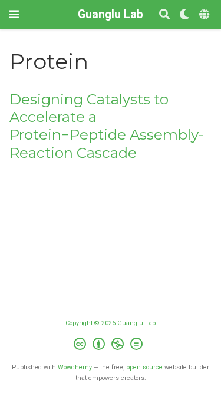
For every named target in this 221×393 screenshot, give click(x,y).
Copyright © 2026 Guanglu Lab (110, 323)
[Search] (164, 15)
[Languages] (205, 15)
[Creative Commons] (110, 345)
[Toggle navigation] (14, 14)
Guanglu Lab (110, 14)
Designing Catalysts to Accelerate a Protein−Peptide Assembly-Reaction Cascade (106, 126)
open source (145, 367)
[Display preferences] (184, 15)
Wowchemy (75, 367)
